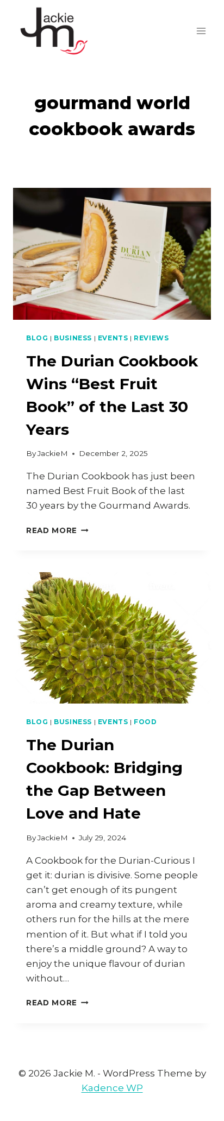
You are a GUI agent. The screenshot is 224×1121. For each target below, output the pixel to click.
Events (113, 338)
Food (145, 722)
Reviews (151, 338)
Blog (37, 338)
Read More (57, 530)
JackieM (53, 453)
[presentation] (112, 254)
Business (73, 338)
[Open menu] (201, 30)
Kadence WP (112, 1087)
